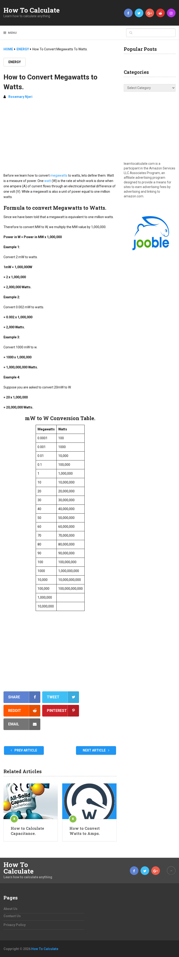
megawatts (58, 175)
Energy (14, 62)
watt (47, 181)
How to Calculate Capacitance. (27, 831)
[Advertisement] (60, 138)
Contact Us (12, 916)
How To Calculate (31, 10)
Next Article (94, 750)
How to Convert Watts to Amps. (84, 831)
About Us (10, 909)
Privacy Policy (14, 925)
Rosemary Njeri (20, 97)
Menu (12, 32)
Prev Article (25, 750)
